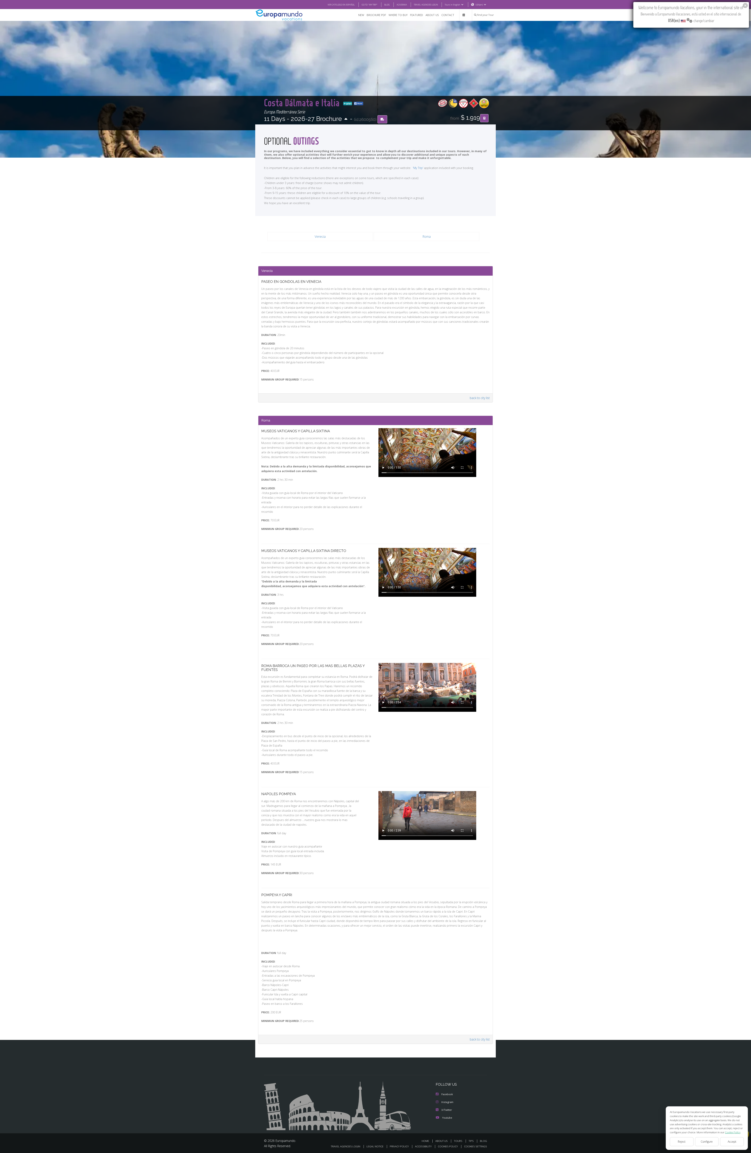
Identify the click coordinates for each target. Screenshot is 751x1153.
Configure (707, 1141)
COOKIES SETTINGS (475, 1146)
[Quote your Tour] (484, 118)
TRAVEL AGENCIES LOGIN (426, 4)
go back (348, 103)
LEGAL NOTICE (375, 1146)
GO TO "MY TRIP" (369, 4)
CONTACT (447, 15)
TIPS (471, 1141)
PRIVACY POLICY (399, 1146)
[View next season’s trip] (345, 119)
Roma (426, 236)
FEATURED (416, 15)
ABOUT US (432, 15)
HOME (425, 1141)
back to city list (480, 398)
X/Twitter (446, 1110)
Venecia (320, 236)
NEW (361, 15)
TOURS (458, 1141)
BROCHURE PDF (376, 15)
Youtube (447, 1117)
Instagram (447, 1102)
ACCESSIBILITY (423, 1146)
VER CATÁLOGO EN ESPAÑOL (341, 4)
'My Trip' (418, 168)
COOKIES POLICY (448, 1146)
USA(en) (479, 4)
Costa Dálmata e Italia (303, 102)
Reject (681, 1141)
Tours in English (452, 4)
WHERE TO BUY (398, 15)
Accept (732, 1141)
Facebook (447, 1094)
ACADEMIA (402, 4)
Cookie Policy (732, 1132)
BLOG (387, 4)
